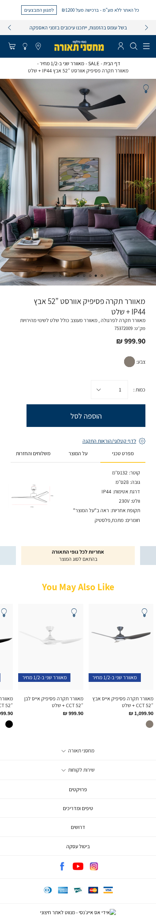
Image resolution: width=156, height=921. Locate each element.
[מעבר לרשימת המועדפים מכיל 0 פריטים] (25, 47)
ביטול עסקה (78, 846)
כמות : (139, 389)
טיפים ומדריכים (78, 808)
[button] (12, 47)
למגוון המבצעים (39, 10)
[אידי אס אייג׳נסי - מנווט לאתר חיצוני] (78, 912)
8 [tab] (60, 276)
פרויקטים (78, 789)
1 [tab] (102, 276)
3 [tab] (90, 276)
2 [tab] (96, 276)
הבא (146, 27)
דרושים (78, 827)
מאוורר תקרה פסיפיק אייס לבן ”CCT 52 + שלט (53, 702)
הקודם (9, 27)
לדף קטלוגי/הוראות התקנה (109, 440)
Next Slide (8, 187)
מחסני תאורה (80, 750)
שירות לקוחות (81, 769)
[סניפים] (38, 47)
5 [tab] (78, 276)
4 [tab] (84, 276)
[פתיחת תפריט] (146, 46)
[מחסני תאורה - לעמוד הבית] (79, 45)
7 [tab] (66, 276)
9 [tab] (54, 276)
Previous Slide (148, 187)
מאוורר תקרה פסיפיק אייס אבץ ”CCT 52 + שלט (122, 702)
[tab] (122, 454)
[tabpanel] (78, 182)
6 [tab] (72, 276)
